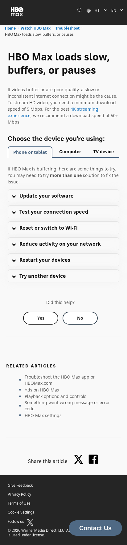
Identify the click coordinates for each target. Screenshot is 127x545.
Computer (70, 151)
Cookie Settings (21, 512)
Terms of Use (19, 503)
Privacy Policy (19, 494)
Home (10, 28)
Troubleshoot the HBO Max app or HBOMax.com (60, 380)
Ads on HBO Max (42, 390)
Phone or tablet (30, 152)
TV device (103, 151)
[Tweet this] (80, 460)
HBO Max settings (43, 415)
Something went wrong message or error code (67, 406)
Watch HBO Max (36, 28)
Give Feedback (20, 485)
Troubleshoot (67, 28)
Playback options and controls (55, 396)
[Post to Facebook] (93, 459)
